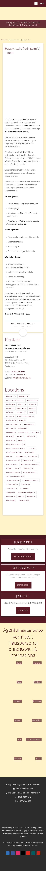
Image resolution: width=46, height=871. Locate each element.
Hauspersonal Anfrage (23, 556)
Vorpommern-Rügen (26, 492)
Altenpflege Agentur (22, 845)
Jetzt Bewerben (23, 585)
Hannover (23, 432)
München (20, 456)
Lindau (31, 448)
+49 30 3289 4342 (17, 371)
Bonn (32, 408)
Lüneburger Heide (14, 452)
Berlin (10, 408)
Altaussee (11, 396)
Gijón (22, 420)
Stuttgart (10, 492)
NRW (9, 468)
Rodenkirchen (29, 472)
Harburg (35, 432)
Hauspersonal (31, 842)
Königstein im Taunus (15, 444)
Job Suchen (23, 610)
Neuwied (32, 456)
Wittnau (31, 496)
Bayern (22, 404)
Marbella (29, 452)
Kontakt (26, 828)
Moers (9, 456)
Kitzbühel (31, 436)
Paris (18, 468)
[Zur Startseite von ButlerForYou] (23, 8)
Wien (21, 496)
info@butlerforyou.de (22, 378)
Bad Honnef (32, 400)
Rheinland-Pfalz (13, 472)
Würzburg (11, 500)
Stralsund (24, 488)
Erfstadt (10, 416)
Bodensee (21, 408)
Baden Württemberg (15, 400)
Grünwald (23, 428)
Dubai (32, 412)
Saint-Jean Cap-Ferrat (15, 476)
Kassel (20, 436)
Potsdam (28, 468)
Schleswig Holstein (30, 480)
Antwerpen (24, 396)
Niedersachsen (13, 460)
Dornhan (21, 412)
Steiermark (11, 488)
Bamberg (10, 404)
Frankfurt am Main (25, 416)
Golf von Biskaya (13, 424)
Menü (42, 3)
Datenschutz (17, 828)
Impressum (6, 828)
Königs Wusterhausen (15, 448)
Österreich (24, 500)
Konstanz (10, 440)
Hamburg (11, 432)
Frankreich (11, 420)
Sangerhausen (12, 480)
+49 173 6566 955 (19, 374)
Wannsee (10, 496)
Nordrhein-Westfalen (30, 464)
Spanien (25, 484)
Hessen (10, 436)
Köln (21, 440)
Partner (35, 845)
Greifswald (29, 424)
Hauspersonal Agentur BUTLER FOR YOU (23, 784)
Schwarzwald (12, 484)
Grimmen (11, 428)
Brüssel (10, 412)
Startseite (4, 40)
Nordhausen (12, 464)
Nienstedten (28, 460)
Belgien (32, 404)
